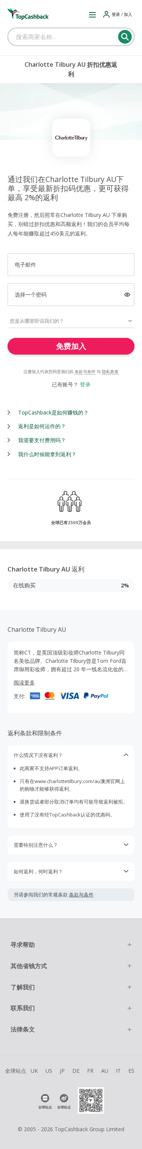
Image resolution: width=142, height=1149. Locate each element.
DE (76, 1070)
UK (34, 1070)
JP (62, 1070)
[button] (92, 14)
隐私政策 (110, 371)
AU (104, 1070)
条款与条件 (85, 371)
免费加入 (71, 346)
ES (131, 1070)
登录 (85, 384)
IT (118, 1070)
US (48, 1070)
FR (90, 1070)
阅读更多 (24, 682)
